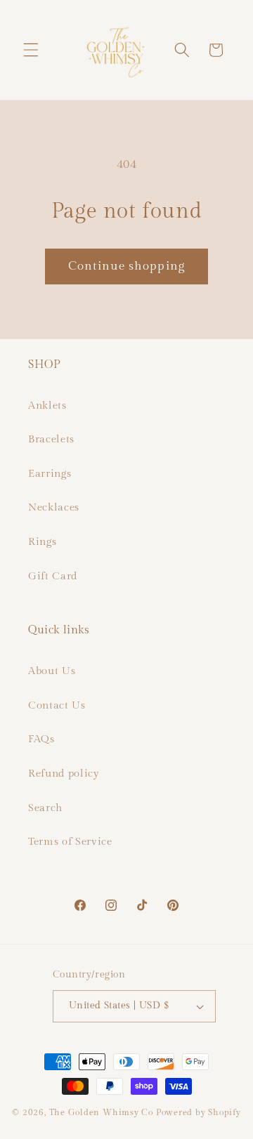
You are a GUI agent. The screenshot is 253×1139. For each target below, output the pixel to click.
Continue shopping (126, 266)
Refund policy (64, 773)
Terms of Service (70, 841)
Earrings (49, 473)
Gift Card (52, 576)
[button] (31, 50)
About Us (51, 670)
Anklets (47, 405)
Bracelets (51, 439)
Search (45, 807)
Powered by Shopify (198, 1112)
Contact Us (57, 705)
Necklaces (53, 507)
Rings (42, 541)
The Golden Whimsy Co (101, 1112)
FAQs (41, 738)
